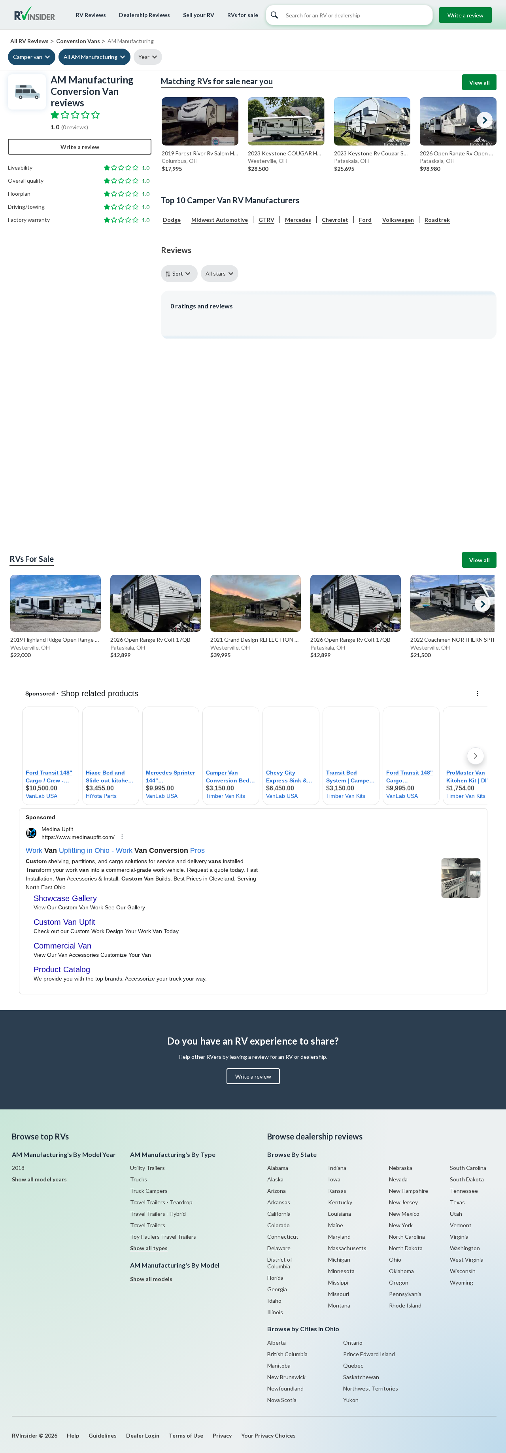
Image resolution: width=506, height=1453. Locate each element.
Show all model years (39, 1179)
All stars (216, 273)
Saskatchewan (361, 1377)
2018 (18, 1167)
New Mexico (404, 1213)
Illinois (275, 1312)
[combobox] (181, 273)
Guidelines (103, 1435)
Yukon (351, 1399)
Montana (339, 1305)
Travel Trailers (147, 1225)
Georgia (277, 1289)
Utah (456, 1213)
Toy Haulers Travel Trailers (163, 1236)
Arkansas (278, 1202)
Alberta (276, 1342)
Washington (465, 1248)
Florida (275, 1277)
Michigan (339, 1259)
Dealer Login (142, 1435)
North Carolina (407, 1236)
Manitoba (279, 1365)
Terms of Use (186, 1435)
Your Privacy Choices (268, 1435)
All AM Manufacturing (90, 56)
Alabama (277, 1167)
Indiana (337, 1167)
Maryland (339, 1236)
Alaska (275, 1179)
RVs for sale (242, 14)
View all (479, 82)
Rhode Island (405, 1305)
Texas (457, 1202)
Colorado (278, 1225)
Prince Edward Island (369, 1354)
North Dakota (406, 1248)
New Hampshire (408, 1190)
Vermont (461, 1225)
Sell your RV (198, 14)
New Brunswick (286, 1377)
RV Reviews (91, 14)
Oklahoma (401, 1271)
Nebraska (400, 1167)
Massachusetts (347, 1248)
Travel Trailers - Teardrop (161, 1202)
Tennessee (464, 1190)
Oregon (398, 1282)
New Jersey (403, 1202)
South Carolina (468, 1167)
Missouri (338, 1294)
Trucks (138, 1179)
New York (401, 1225)
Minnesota (341, 1271)
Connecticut (282, 1236)
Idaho (274, 1300)
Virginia (459, 1236)
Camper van (27, 56)
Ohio (395, 1259)
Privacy (222, 1435)
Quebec (353, 1365)
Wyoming (461, 1282)
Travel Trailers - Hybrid (158, 1213)
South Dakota (467, 1179)
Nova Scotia (281, 1399)
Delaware (279, 1248)
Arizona (276, 1190)
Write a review (465, 15)
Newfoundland (285, 1388)
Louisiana (339, 1213)
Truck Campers (149, 1190)
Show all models (151, 1278)
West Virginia (466, 1259)
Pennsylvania (405, 1294)
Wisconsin (463, 1271)
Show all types (149, 1248)
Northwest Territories (370, 1388)
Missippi (338, 1282)
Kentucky (340, 1202)
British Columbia (287, 1354)
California (279, 1213)
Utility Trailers (147, 1167)
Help (73, 1435)
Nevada (398, 1179)
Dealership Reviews (144, 14)
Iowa (334, 1179)
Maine (335, 1225)
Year (143, 56)
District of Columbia (279, 1263)
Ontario (353, 1342)
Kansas (337, 1190)
